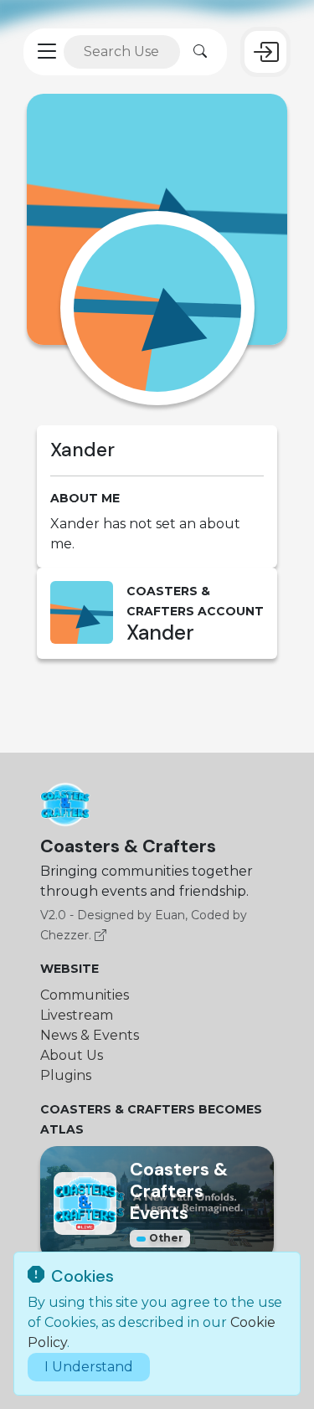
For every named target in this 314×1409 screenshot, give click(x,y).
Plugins (65, 1075)
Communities (84, 995)
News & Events (89, 1035)
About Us (71, 1055)
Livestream (76, 1015)
